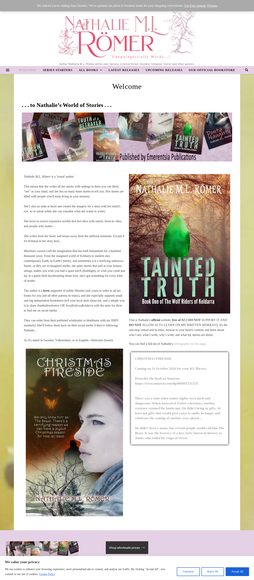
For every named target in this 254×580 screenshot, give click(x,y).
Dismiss (212, 5)
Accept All (237, 571)
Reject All (212, 571)
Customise (188, 571)
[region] (127, 568)
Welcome (28, 70)
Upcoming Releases (164, 70)
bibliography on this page (190, 343)
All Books (88, 70)
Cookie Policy (47, 574)
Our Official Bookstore (212, 70)
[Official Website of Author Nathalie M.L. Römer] (127, 33)
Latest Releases (124, 70)
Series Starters (57, 70)
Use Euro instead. (195, 5)
